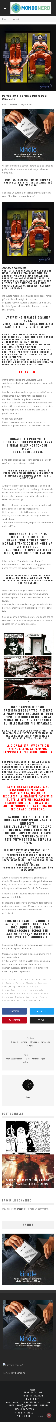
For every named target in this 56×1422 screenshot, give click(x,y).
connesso (19, 1208)
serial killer (32, 997)
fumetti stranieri (33, 1395)
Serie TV (20, 1405)
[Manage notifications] (49, 1415)
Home (8, 1402)
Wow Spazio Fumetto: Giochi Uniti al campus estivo (25, 1058)
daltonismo (8, 983)
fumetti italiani (33, 1392)
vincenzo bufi (36, 1000)
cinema (11, 1405)
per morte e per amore (14, 993)
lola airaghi (33, 986)
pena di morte (36, 990)
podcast (16, 1402)
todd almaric (9, 1000)
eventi (41, 1416)
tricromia (22, 1000)
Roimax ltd (20, 1372)
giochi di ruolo (24, 1412)
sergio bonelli (41, 993)
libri (48, 1402)
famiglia (7, 986)
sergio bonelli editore (13, 997)
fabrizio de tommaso (37, 983)
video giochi (24, 1415)
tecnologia (44, 1405)
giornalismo (19, 986)
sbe (30, 993)
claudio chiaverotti (42, 979)
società (44, 997)
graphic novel (33, 1398)
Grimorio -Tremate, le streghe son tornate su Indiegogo (30, 1042)
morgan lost (9, 990)
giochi (24, 1407)
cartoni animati (31, 1405)
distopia (20, 983)
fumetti (14, 104)
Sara (6, 104)
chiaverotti (25, 979)
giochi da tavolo (24, 1409)
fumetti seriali (33, 1402)
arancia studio (10, 979)
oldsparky (22, 990)
